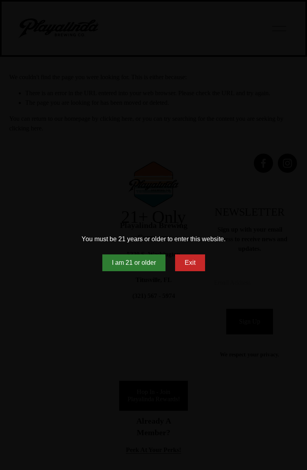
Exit (190, 262)
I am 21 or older (134, 262)
